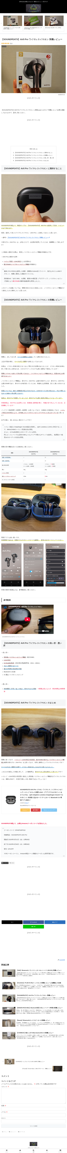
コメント (5, 1086)
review (12, 862)
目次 (31, 149)
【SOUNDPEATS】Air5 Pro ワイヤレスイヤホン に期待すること (33, 152)
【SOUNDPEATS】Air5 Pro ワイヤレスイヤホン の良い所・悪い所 (34, 158)
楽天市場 (35, 810)
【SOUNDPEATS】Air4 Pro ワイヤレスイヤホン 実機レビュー (27, 237)
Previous (1, 23)
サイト (3, 1118)
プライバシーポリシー (33, 1147)
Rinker (26, 802)
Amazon (24, 810)
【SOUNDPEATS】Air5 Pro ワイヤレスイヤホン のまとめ (31, 160)
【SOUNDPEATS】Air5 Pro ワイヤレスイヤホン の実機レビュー (33, 155)
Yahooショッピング (48, 810)
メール (4, 1112)
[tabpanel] (13, 23)
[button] (62, 581)
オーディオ (5, 862)
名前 (3, 1105)
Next (66, 23)
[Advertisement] (33, 103)
